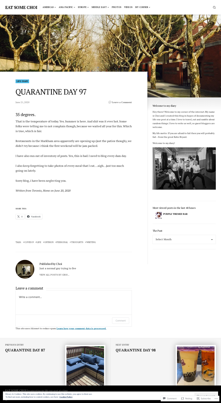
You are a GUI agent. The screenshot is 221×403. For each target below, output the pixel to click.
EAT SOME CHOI (21, 7)
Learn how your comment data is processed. (81, 328)
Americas (48, 7)
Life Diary (22, 81)
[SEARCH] (214, 7)
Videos (128, 7)
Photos (117, 7)
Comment (121, 320)
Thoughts (77, 242)
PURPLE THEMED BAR (175, 213)
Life (39, 242)
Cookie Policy (65, 397)
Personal (62, 242)
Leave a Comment (122, 102)
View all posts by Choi (53, 274)
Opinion (49, 242)
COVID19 (29, 242)
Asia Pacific (66, 7)
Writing (91, 242)
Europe (82, 7)
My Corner (141, 7)
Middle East (99, 7)
